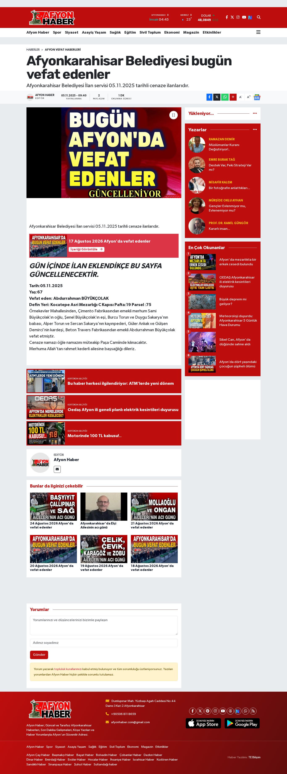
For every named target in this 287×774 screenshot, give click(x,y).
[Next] (237, 711)
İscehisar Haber (143, 759)
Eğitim (130, 32)
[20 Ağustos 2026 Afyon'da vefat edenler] (53, 549)
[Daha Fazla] (233, 97)
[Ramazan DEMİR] (196, 144)
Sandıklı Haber (36, 764)
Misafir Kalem (220, 182)
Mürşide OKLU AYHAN (226, 200)
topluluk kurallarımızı (68, 669)
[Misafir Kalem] (196, 185)
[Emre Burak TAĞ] (196, 165)
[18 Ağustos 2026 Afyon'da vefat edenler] (154, 549)
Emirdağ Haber (55, 759)
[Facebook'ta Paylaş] (209, 97)
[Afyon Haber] (40, 462)
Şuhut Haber (82, 764)
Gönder (39, 655)
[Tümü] (255, 113)
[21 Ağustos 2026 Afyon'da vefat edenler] (154, 506)
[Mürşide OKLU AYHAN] (196, 205)
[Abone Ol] (257, 97)
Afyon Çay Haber (38, 755)
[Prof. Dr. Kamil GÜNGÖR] (196, 226)
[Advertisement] (222, 409)
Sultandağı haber (105, 764)
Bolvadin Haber (106, 755)
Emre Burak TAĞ (222, 159)
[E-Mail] (57, 469)
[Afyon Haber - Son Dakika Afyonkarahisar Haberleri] (51, 17)
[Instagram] (215, 711)
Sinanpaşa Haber (60, 764)
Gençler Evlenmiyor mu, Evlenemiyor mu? (227, 208)
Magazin (191, 32)
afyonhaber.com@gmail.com (130, 722)
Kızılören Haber (167, 759)
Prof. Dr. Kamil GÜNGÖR (228, 223)
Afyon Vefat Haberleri (63, 49)
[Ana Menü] (258, 32)
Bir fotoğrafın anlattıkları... (229, 188)
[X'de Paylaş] (216, 97)
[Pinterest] (207, 711)
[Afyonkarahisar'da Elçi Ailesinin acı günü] (103, 506)
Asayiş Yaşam (94, 32)
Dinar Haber (34, 759)
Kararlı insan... (219, 229)
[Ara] (259, 17)
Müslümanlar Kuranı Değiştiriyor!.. (224, 147)
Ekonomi (172, 32)
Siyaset (71, 32)
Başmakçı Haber (63, 755)
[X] (200, 711)
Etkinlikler (212, 32)
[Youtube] (222, 711)
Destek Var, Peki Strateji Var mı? (230, 168)
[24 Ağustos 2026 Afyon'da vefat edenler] (53, 506)
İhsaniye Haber (120, 759)
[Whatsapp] (245, 711)
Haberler (33, 49)
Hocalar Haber (98, 759)
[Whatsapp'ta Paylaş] (225, 97)
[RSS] (253, 711)
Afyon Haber (37, 32)
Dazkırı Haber (153, 755)
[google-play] (242, 723)
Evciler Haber (77, 759)
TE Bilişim (254, 757)
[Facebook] (192, 711)
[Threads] (230, 711)
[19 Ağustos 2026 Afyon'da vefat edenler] (103, 549)
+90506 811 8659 (123, 714)
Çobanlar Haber (130, 755)
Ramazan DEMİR (222, 139)
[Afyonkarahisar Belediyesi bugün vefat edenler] (103, 152)
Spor (57, 32)
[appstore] (203, 723)
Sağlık (115, 32)
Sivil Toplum (150, 32)
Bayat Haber (85, 755)
